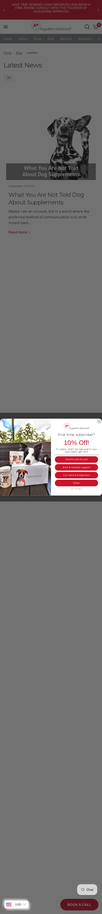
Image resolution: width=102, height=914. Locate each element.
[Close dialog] (99, 421)
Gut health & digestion (76, 475)
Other (76, 483)
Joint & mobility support (77, 467)
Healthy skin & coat (76, 459)
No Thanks (76, 489)
